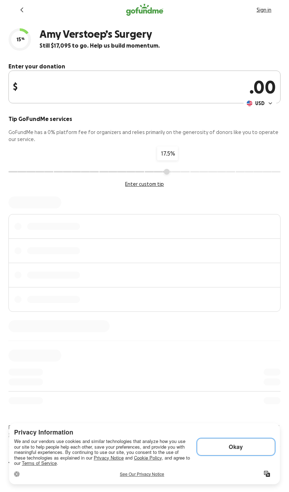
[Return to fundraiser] (22, 10)
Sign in (264, 10)
